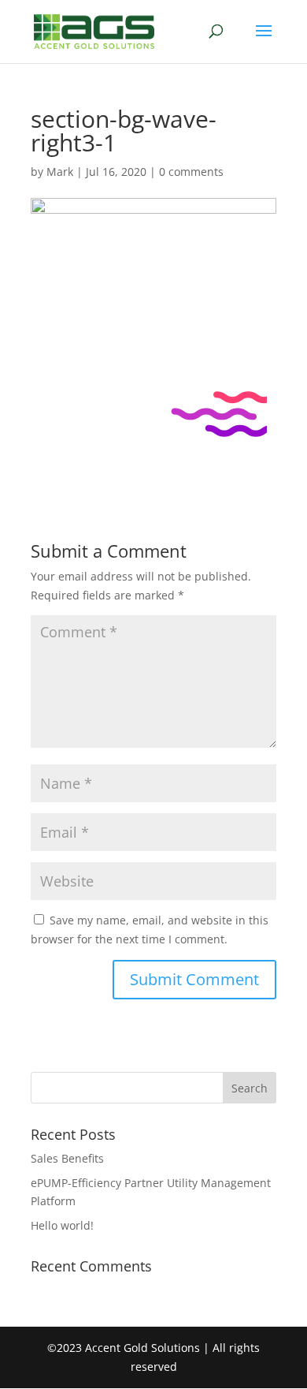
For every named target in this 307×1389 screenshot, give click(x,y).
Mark (59, 171)
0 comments (191, 171)
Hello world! (62, 1225)
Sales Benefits (67, 1158)
